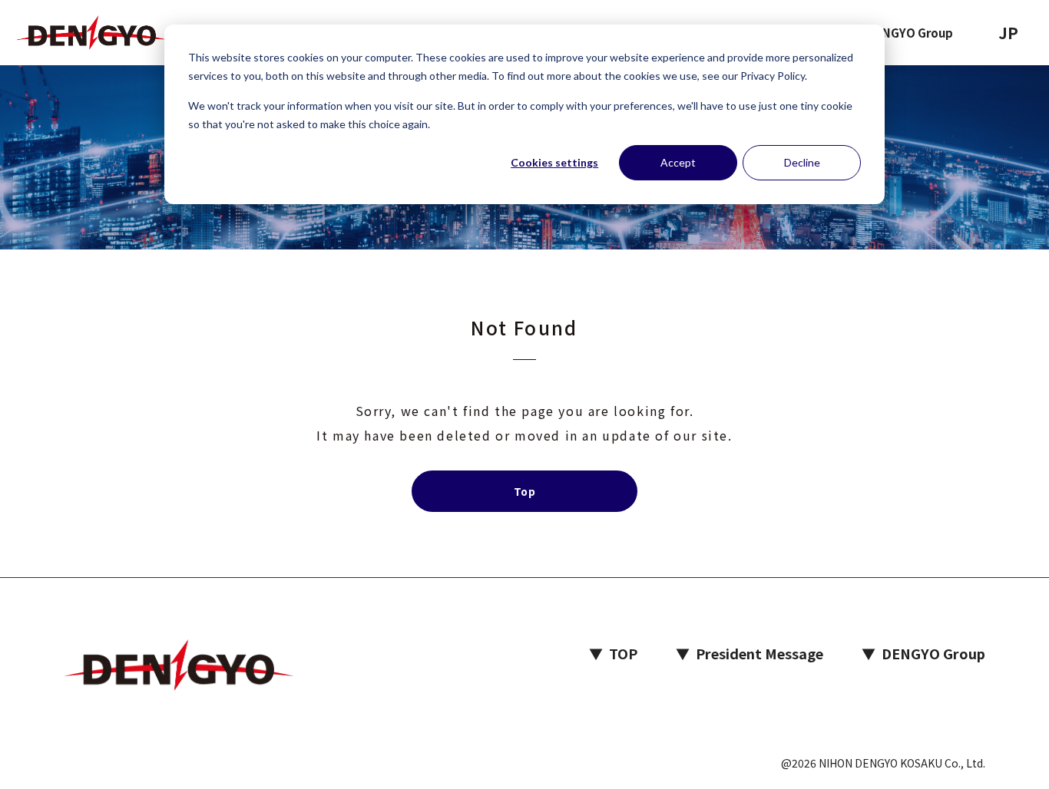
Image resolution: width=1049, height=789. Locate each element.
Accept (678, 162)
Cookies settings (554, 162)
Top (524, 491)
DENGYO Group (910, 33)
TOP (613, 653)
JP (1008, 32)
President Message (749, 653)
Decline (802, 162)
